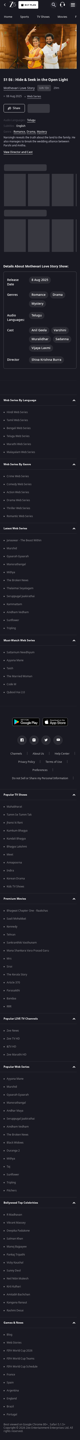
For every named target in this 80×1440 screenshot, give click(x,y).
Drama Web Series (18, 500)
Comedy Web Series (19, 484)
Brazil (10, 1407)
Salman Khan (15, 1239)
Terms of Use (25, 770)
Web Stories (14, 1343)
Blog (9, 1335)
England (12, 1399)
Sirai (9, 967)
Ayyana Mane (15, 660)
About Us (49, 754)
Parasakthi (13, 991)
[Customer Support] (62, 5)
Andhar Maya (15, 1111)
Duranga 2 (13, 1151)
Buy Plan (30, 5)
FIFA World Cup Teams (20, 1359)
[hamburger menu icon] (72, 4)
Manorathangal (16, 564)
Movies (62, 17)
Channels (27, 754)
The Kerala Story (17, 975)
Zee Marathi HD (16, 1055)
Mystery (42, 130)
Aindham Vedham (18, 612)
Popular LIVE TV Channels (21, 1018)
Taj (8, 1167)
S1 (6, 77)
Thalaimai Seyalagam (20, 588)
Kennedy (12, 927)
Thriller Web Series (18, 508)
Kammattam (14, 604)
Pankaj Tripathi (16, 1255)
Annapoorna (14, 863)
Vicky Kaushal (15, 1263)
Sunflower (13, 620)
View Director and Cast (18, 150)
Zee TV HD (13, 1039)
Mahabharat (14, 807)
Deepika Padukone (18, 1231)
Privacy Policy (51, 762)
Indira (10, 871)
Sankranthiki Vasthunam (22, 943)
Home (8, 17)
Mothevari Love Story (19, 86)
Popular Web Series (16, 1066)
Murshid (12, 548)
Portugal (12, 1414)
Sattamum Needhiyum (20, 652)
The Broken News (17, 580)
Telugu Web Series (18, 436)
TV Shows (43, 17)
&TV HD (11, 1047)
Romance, (20, 130)
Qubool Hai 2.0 (16, 692)
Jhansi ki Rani (15, 823)
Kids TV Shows (15, 887)
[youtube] (56, 740)
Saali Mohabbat (16, 919)
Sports (24, 17)
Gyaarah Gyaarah (18, 556)
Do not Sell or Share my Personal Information (38, 778)
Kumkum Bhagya (17, 831)
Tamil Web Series (17, 420)
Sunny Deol (14, 1271)
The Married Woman (19, 676)
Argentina (13, 1391)
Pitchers (12, 1191)
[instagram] (32, 740)
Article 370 (13, 983)
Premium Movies (15, 898)
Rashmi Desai (15, 1310)
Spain (10, 1383)
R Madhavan (14, 1215)
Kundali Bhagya (16, 839)
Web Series (34, 94)
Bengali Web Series (19, 428)
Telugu (31, 118)
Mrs (9, 959)
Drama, (31, 130)
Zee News (13, 1031)
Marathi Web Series (19, 444)
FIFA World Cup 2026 (19, 1351)
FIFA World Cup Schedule (22, 1367)
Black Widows (15, 1143)
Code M (11, 684)
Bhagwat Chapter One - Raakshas (27, 911)
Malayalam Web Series (21, 452)
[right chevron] (9, 188)
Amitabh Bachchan (18, 1295)
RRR (9, 1006)
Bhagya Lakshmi (17, 847)
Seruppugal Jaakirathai (21, 596)
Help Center (24, 762)
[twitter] (44, 740)
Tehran (11, 935)
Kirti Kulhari (14, 1287)
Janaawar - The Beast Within (24, 540)
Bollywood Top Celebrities (21, 1202)
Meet (10, 855)
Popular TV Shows (15, 794)
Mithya (11, 572)
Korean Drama (16, 879)
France (11, 1375)
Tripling (11, 628)
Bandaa (11, 999)
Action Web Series (18, 492)
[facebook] (20, 740)
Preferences (52, 770)
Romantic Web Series (20, 516)
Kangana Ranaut (17, 1303)
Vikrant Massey (16, 1223)
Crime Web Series (18, 476)
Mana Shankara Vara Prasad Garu (28, 951)
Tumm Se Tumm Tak (19, 815)
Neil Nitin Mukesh (17, 1279)
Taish (10, 668)
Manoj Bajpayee (17, 1247)
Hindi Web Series (17, 412)
